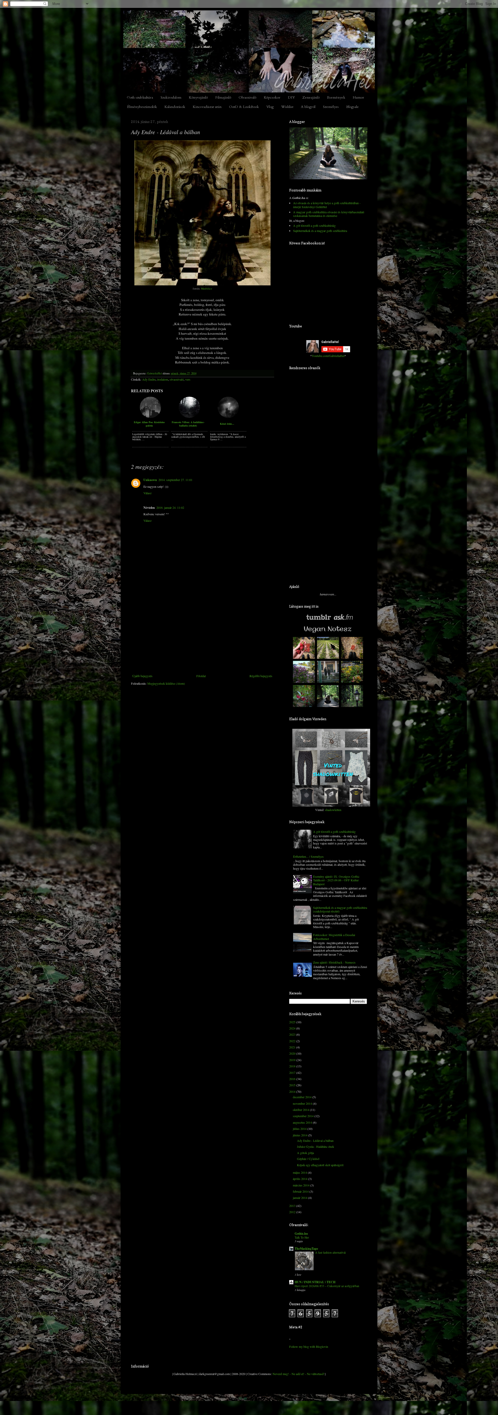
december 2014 (302, 1097)
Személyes (331, 106)
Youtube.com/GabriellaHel (328, 356)
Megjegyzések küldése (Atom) (166, 683)
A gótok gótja (305, 1153)
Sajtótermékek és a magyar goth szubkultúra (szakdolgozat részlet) (340, 909)
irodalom (162, 379)
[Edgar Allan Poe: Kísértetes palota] (150, 417)
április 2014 (300, 1179)
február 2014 (301, 1191)
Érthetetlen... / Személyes (308, 856)
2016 (292, 1079)
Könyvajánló (198, 97)
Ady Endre (149, 379)
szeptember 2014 (303, 1116)
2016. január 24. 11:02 (170, 507)
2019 (292, 1060)
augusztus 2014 (302, 1122)
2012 (292, 1212)
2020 (292, 1053)
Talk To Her (302, 1237)
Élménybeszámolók (142, 106)
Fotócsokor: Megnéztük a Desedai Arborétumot (334, 936)
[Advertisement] (202, 635)
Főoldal (201, 676)
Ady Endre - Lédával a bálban (315, 1140)
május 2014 (300, 1172)
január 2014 (300, 1198)
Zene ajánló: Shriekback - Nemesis (334, 962)
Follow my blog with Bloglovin (308, 1346)
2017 (292, 1072)
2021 (292, 1047)
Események (336, 97)
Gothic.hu (301, 1233)
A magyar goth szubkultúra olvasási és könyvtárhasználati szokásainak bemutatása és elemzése (328, 214)
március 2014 (301, 1185)
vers (187, 379)
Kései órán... (227, 423)
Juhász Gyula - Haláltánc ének (315, 1146)
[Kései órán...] (228, 417)
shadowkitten (333, 810)
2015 (292, 1085)
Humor (358, 97)
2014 (292, 1091)
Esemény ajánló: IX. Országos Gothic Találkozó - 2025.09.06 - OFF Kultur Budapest (336, 880)
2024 (292, 1028)
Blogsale (352, 106)
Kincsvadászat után (207, 106)
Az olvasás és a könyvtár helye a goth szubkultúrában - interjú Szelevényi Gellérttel (327, 205)
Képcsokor (272, 97)
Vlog (270, 106)
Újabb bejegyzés (142, 676)
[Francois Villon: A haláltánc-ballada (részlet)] (189, 417)
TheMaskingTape (306, 1248)
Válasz (147, 493)
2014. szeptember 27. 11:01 (175, 480)
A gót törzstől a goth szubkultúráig (314, 225)
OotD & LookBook (244, 106)
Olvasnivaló (247, 97)
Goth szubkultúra (140, 97)
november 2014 (302, 1103)
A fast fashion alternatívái (330, 1252)
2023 (292, 1034)
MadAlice (206, 288)
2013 (292, 1206)
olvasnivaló (177, 379)
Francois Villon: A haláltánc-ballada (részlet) (188, 423)
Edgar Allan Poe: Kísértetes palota (149, 423)
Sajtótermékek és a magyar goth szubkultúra (320, 231)
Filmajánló (223, 97)
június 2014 (300, 1135)
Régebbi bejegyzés (261, 676)
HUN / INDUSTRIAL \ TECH (315, 1282)
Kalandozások (174, 106)
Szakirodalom (171, 97)
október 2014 (301, 1110)
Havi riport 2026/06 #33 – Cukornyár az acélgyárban (327, 1286)
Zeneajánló (311, 97)
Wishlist (287, 106)
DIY (291, 97)
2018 (292, 1066)
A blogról (308, 106)
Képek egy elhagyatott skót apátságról (320, 1165)
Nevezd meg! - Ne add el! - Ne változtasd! (298, 1374)
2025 (292, 1022)
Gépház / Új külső (308, 1159)
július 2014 (300, 1128)
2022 (292, 1041)
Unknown (150, 480)
